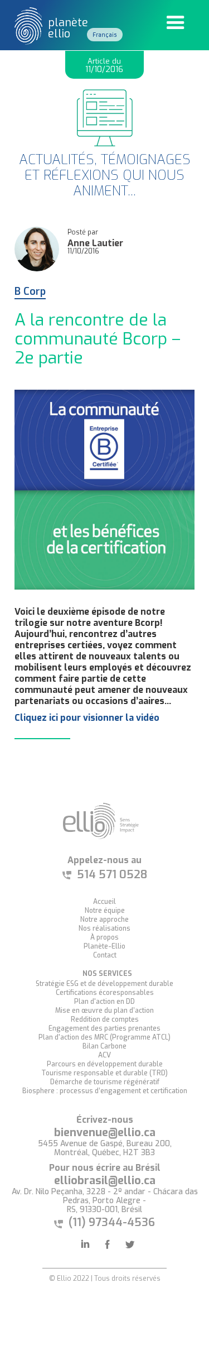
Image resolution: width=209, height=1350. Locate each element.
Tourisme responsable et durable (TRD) (104, 1073)
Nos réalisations (104, 928)
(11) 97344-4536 (112, 1222)
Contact (104, 955)
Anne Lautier (95, 243)
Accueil (104, 901)
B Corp (30, 292)
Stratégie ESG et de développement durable (104, 983)
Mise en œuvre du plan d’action (104, 1010)
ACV (104, 1055)
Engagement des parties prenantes (104, 1028)
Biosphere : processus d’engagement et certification (104, 1090)
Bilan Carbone (104, 1046)
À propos (104, 937)
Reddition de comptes (105, 1019)
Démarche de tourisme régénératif (104, 1082)
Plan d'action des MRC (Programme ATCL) (104, 1037)
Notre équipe (105, 910)
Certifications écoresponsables (105, 992)
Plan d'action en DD (104, 1001)
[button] (175, 23)
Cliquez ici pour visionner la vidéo (86, 718)
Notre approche (104, 919)
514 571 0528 (112, 874)
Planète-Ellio (104, 946)
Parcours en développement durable (105, 1064)
